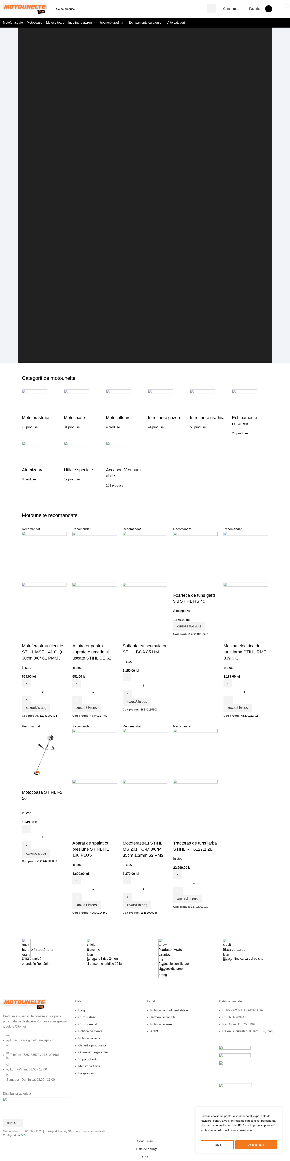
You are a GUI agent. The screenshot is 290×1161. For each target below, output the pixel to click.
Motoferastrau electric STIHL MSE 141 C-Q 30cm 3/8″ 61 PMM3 (42, 652)
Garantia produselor (92, 1045)
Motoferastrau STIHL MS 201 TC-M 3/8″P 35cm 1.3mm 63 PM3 (143, 849)
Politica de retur (89, 1038)
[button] (36, 708)
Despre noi (86, 1073)
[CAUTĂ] (211, 8)
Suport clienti (87, 1059)
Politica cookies (161, 1024)
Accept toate (256, 1144)
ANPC (154, 1031)
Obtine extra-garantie (93, 1052)
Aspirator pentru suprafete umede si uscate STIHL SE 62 (91, 652)
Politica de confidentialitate (169, 1010)
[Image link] (24, 1004)
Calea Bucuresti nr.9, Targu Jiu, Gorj (247, 1031)
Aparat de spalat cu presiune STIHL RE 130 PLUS (90, 849)
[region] (238, 1130)
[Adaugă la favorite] (27, 638)
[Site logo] (25, 8)
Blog (81, 1010)
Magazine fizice (89, 1066)
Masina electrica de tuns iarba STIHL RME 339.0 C (245, 652)
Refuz (217, 1144)
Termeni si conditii (163, 1017)
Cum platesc (87, 1017)
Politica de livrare (90, 1031)
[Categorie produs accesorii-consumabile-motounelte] (145, 438)
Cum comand (87, 1024)
